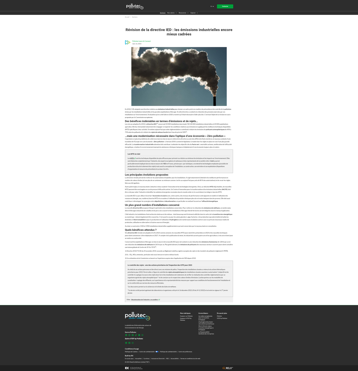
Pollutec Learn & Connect (141, 41)
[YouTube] (129, 335)
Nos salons (171, 13)
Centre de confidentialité (147, 351)
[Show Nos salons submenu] (176, 13)
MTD (132, 158)
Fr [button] (211, 6)
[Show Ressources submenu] (188, 13)
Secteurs (162, 13)
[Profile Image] (128, 42)
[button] (225, 6)
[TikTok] (136, 335)
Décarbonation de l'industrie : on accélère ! (144, 299)
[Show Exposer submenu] (197, 13)
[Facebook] (132, 335)
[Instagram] (142, 335)
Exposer (193, 13)
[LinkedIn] (126, 335)
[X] (139, 335)
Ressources (183, 13)
